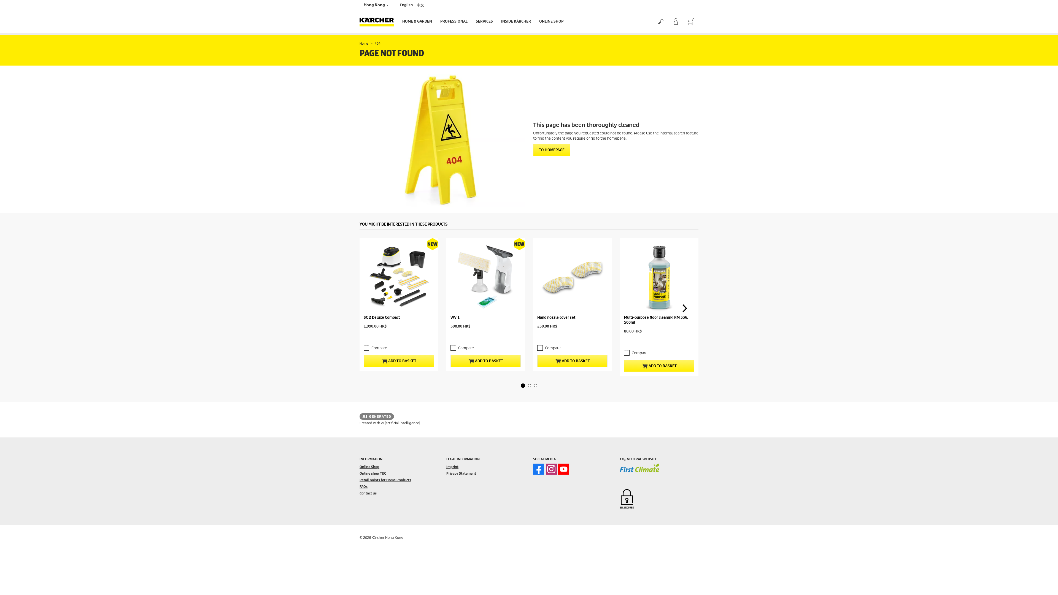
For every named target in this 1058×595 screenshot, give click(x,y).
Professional (454, 21)
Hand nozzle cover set (556, 317)
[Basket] (690, 21)
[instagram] (551, 469)
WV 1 (455, 317)
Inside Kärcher (516, 21)
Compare (379, 348)
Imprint (452, 467)
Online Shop (551, 21)
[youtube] (563, 469)
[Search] (660, 21)
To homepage (552, 150)
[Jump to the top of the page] (1044, 584)
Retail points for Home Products (385, 480)
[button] (523, 385)
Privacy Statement (461, 473)
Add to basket (401, 361)
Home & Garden (417, 21)
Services (484, 21)
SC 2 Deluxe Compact (382, 317)
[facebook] (538, 469)
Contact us (368, 493)
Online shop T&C (373, 473)
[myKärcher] (675, 21)
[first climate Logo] (639, 472)
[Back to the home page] (379, 21)
